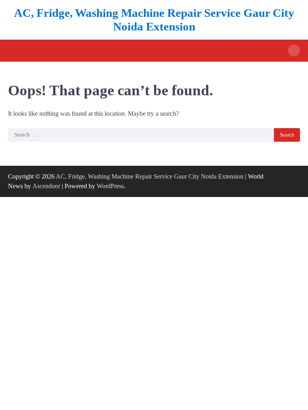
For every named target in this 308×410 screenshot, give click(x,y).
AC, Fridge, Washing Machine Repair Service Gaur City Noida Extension (149, 176)
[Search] (294, 50)
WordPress (110, 186)
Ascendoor (46, 186)
